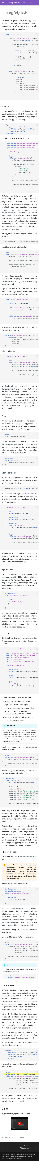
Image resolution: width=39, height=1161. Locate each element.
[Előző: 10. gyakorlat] (5, 1146)
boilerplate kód (28, 494)
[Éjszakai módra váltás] (31, 2)
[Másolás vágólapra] (37, 34)
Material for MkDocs (15, 1158)
